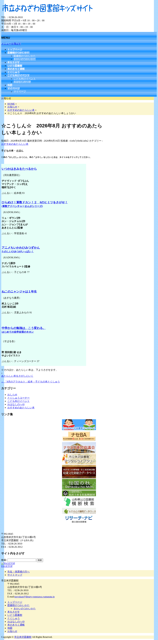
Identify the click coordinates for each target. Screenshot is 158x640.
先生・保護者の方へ (18, 571)
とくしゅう (13, 618)
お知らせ (12, 631)
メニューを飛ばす (11, 43)
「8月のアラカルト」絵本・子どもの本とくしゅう (30, 381)
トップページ (14, 602)
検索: (4, 560)
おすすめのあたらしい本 (14, 144)
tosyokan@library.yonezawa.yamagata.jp (35, 596)
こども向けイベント (25, 78)
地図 (9, 628)
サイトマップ (14, 575)
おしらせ (12, 394)
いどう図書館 (14, 615)
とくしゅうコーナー (18, 398)
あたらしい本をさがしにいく (17, 376)
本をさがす (13, 611)
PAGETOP (6, 566)
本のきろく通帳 (16, 624)
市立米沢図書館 (22, 637)
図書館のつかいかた (25, 56)
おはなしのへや (22, 82)
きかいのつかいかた (25, 59)
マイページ (20, 91)
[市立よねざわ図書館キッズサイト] (47, 14)
